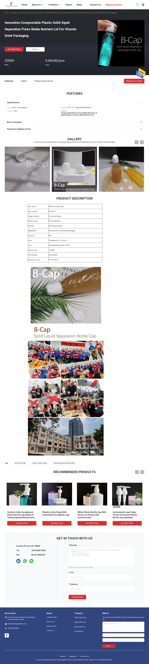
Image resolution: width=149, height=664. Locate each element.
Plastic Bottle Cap (27, 13)
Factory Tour (51, 622)
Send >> (108, 646)
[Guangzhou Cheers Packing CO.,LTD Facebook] (7, 635)
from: (72, 572)
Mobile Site (72, 656)
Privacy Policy (85, 656)
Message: (73, 545)
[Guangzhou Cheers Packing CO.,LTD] (11, 4)
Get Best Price (14, 49)
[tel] (38, 561)
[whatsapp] (25, 561)
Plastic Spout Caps (80, 617)
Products (14, 13)
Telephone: (74, 584)
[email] (18, 561)
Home (7, 13)
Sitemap (62, 656)
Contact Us (50, 630)
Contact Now (77, 597)
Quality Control (51, 626)
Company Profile (52, 617)
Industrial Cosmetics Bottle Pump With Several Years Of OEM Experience (126, 515)
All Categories (78, 631)
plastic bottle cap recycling (64, 463)
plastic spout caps (40, 463)
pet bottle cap (20, 463)
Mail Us (35, 49)
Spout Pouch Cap (79, 627)
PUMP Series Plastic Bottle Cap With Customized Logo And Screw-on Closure (91, 515)
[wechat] (31, 561)
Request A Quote (134, 81)
